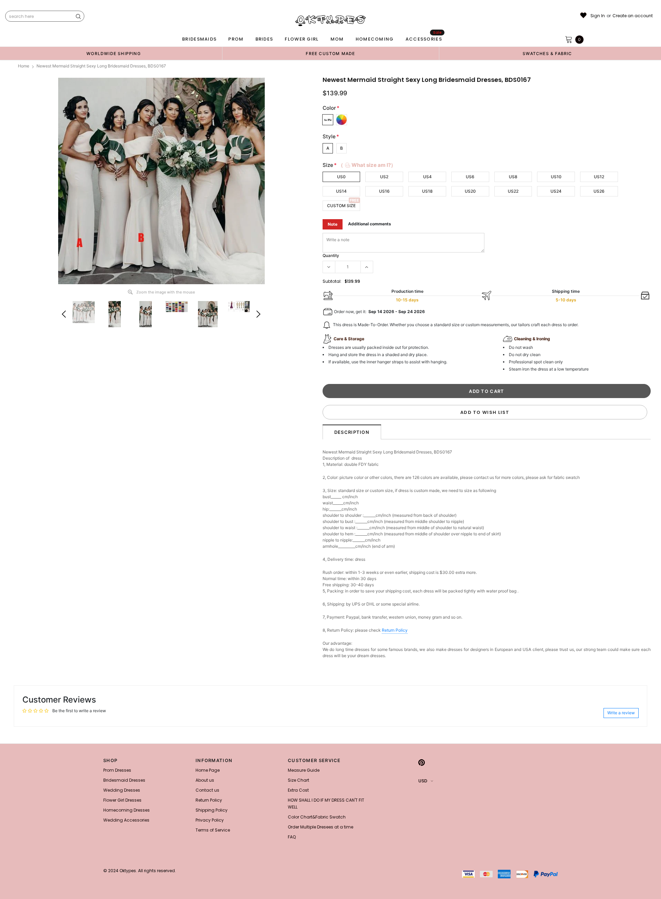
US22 (513, 191)
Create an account (632, 16)
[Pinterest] (421, 762)
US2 (384, 176)
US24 (556, 191)
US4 (427, 176)
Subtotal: (332, 281)
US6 (470, 176)
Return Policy (395, 630)
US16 (384, 191)
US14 (341, 191)
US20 (470, 191)
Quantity (331, 255)
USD (422, 781)
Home (23, 65)
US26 (599, 191)
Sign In (597, 16)
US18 (427, 191)
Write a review (621, 712)
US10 (556, 176)
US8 (513, 176)
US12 (599, 176)
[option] (113, 53)
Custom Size (341, 205)
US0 (341, 176)
